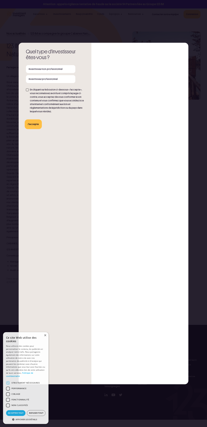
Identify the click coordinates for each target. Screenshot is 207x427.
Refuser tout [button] (36, 413)
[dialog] (25, 378)
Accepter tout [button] (15, 413)
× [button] (45, 335)
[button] (25, 419)
